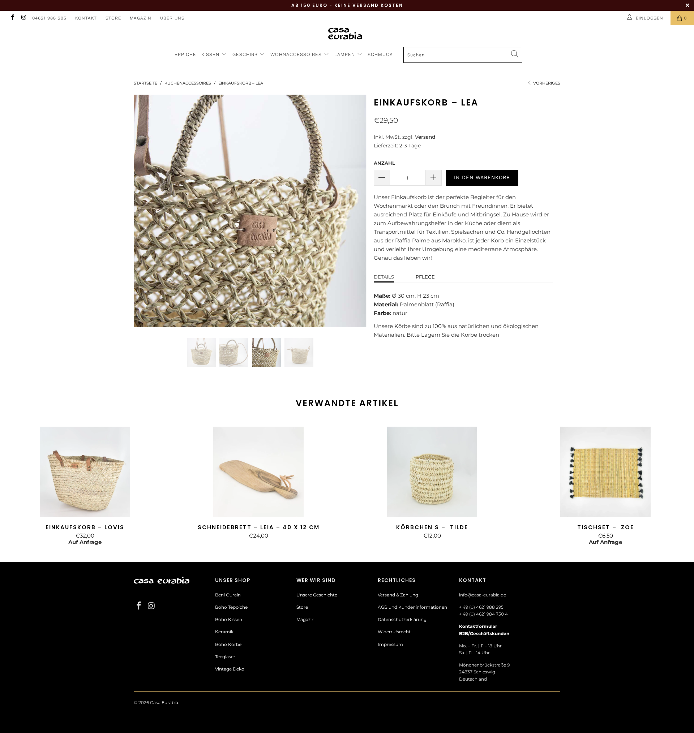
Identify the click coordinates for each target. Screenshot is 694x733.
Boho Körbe (228, 644)
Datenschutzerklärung (402, 619)
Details (384, 277)
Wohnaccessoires (297, 54)
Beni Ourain (228, 595)
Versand (425, 137)
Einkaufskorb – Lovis (85, 472)
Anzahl (384, 163)
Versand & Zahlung (398, 595)
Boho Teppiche (231, 607)
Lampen (345, 54)
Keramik (224, 631)
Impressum (390, 644)
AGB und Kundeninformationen (412, 607)
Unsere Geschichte (316, 595)
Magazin (140, 18)
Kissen (210, 54)
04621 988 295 (49, 18)
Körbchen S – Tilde (432, 472)
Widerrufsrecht (394, 631)
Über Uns (172, 18)
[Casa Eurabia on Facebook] (12, 18)
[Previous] (146, 211)
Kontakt (86, 18)
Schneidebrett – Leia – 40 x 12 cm (258, 472)
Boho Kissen (228, 619)
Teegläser (225, 656)
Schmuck (380, 54)
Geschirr (246, 54)
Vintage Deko (229, 669)
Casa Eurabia (164, 702)
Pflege (425, 277)
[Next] (354, 211)
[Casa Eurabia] (347, 33)
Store (113, 18)
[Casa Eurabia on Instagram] (23, 18)
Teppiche (184, 54)
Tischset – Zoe (605, 472)
